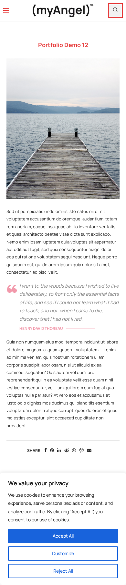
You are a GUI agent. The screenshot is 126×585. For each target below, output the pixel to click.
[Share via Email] (89, 450)
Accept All (63, 536)
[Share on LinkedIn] (59, 450)
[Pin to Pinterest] (52, 450)
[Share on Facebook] (45, 450)
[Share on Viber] (81, 450)
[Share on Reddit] (66, 450)
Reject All (63, 571)
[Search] (115, 10)
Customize (63, 553)
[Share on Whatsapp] (74, 450)
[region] (63, 528)
